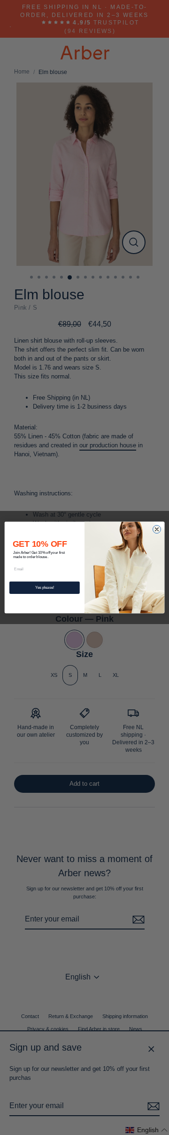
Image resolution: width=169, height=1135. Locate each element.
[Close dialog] (157, 529)
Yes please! (44, 587)
